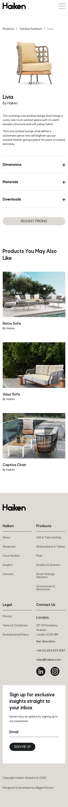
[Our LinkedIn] (40, 671)
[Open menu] (62, 6)
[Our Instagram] (55, 671)
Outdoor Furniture (31, 29)
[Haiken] (14, 507)
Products (8, 29)
